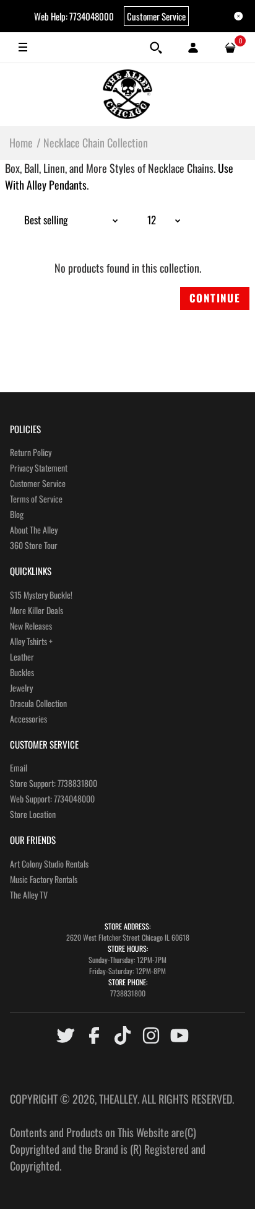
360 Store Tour (34, 545)
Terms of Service (36, 498)
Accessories (28, 718)
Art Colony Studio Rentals (49, 863)
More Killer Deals (36, 610)
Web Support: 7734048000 (52, 798)
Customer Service (156, 16)
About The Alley (34, 529)
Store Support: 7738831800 (53, 782)
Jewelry (21, 687)
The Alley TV (29, 894)
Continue (214, 298)
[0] (230, 48)
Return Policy (30, 452)
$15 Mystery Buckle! (41, 594)
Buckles (22, 672)
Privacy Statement (38, 467)
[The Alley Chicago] (127, 94)
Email (18, 767)
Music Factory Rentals (43, 879)
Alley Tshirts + (31, 641)
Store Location (33, 813)
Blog (17, 514)
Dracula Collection (38, 703)
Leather (22, 656)
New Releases (31, 625)
